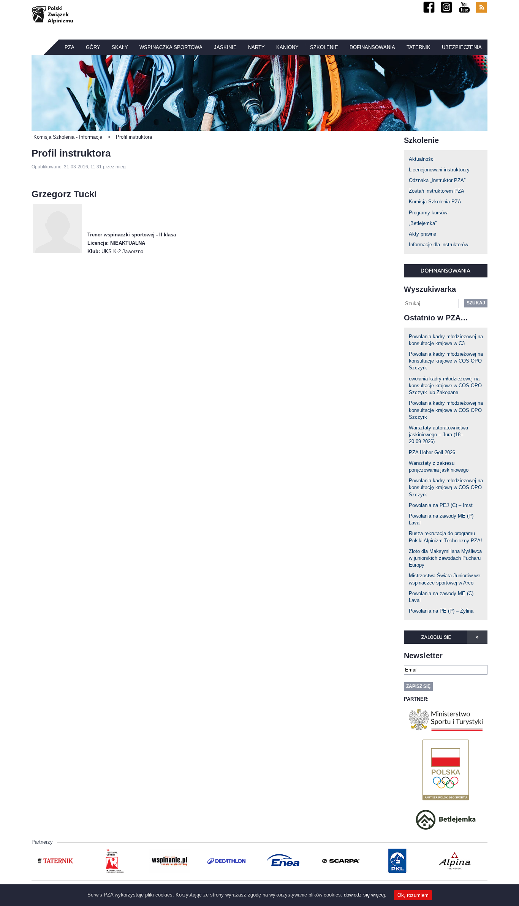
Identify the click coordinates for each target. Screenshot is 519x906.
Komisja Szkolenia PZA (435, 201)
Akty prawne (422, 234)
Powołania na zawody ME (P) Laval (441, 519)
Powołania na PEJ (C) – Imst (441, 505)
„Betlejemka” (423, 223)
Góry (93, 47)
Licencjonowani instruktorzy (439, 170)
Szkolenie (324, 47)
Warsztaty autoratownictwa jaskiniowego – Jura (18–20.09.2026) (438, 434)
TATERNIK (418, 47)
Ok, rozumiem (413, 895)
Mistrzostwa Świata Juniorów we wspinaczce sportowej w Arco (444, 579)
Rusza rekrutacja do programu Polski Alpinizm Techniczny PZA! (445, 537)
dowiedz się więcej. (365, 895)
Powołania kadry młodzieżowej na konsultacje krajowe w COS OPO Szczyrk (446, 361)
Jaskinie (225, 47)
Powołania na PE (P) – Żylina (441, 611)
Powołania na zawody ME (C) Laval (441, 597)
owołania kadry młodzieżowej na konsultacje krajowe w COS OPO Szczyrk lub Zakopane (445, 385)
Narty (256, 47)
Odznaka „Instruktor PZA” (437, 180)
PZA (69, 47)
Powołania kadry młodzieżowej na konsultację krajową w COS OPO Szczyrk (446, 487)
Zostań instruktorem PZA (436, 191)
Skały (120, 47)
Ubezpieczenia (462, 47)
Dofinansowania (372, 47)
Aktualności (422, 159)
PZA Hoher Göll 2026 (432, 452)
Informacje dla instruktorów (438, 244)
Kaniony (287, 47)
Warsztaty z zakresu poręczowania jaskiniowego (438, 466)
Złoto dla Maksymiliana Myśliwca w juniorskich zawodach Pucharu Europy (445, 558)
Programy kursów (428, 212)
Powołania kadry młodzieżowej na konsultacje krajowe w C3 (446, 340)
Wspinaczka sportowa (171, 47)
